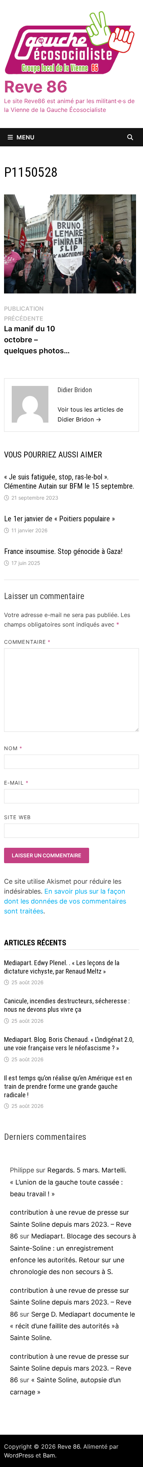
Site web (17, 817)
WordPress (19, 1455)
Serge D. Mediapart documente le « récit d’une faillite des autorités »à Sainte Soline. (72, 1326)
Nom (13, 748)
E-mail (16, 783)
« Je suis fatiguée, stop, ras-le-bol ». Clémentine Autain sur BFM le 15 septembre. (69, 481)
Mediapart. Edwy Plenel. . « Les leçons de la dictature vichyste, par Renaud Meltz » (62, 967)
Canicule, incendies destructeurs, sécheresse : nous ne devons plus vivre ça (67, 1005)
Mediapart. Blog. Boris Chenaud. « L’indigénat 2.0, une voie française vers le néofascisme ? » (68, 1044)
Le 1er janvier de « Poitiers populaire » (59, 518)
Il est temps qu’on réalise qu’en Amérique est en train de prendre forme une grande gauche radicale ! (68, 1086)
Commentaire (27, 642)
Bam (49, 1455)
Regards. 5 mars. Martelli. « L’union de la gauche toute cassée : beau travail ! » (68, 1182)
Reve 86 (35, 86)
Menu (25, 137)
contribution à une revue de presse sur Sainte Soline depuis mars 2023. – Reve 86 (70, 1224)
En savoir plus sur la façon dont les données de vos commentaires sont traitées (65, 901)
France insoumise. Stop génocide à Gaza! (63, 551)
